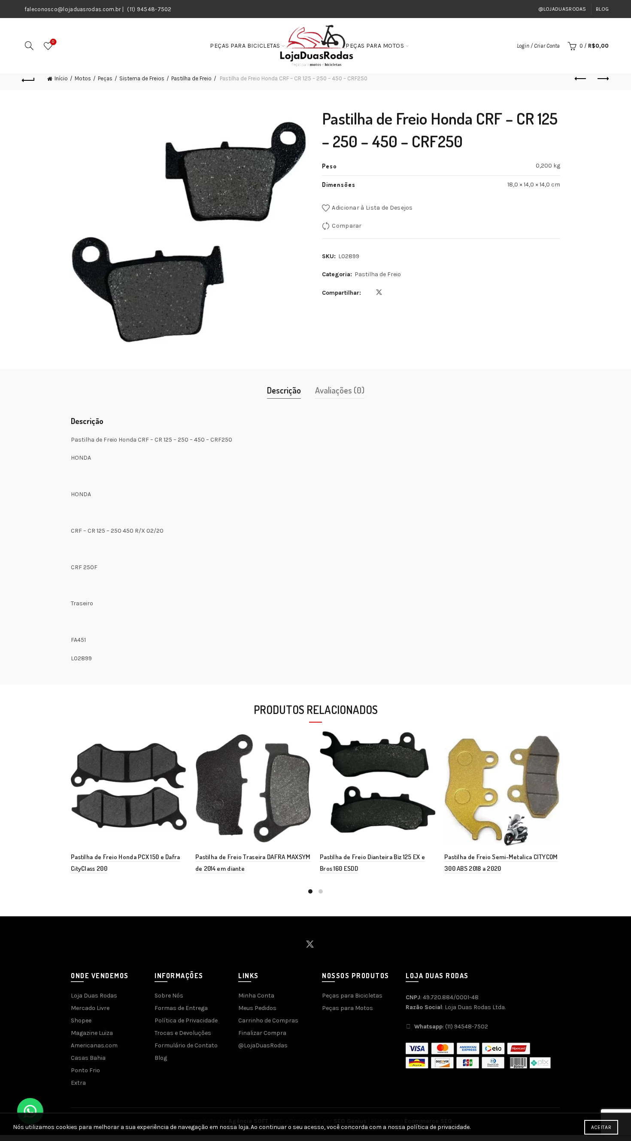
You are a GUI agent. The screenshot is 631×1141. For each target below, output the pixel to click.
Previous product (581, 79)
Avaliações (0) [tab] (339, 390)
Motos (83, 78)
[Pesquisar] (29, 45)
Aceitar (601, 1127)
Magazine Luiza (92, 1033)
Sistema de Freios (141, 78)
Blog (602, 9)
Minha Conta (256, 995)
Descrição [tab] (284, 390)
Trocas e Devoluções (183, 1033)
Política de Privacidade (186, 1020)
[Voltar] (28, 79)
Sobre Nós (169, 995)
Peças (105, 78)
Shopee (81, 1020)
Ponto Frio (85, 1070)
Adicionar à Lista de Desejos (372, 207)
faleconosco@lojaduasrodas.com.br (72, 9)
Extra (78, 1082)
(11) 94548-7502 (149, 9)
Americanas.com (94, 1045)
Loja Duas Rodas (94, 995)
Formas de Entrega (181, 1008)
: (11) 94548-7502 (451, 1026)
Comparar (346, 225)
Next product (602, 79)
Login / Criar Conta (538, 46)
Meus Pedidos (257, 1008)
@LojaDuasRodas (562, 9)
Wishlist (53, 42)
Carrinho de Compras (268, 1020)
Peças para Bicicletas (245, 45)
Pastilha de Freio (191, 78)
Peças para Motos (375, 45)
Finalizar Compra (262, 1033)
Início (61, 78)
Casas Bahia (88, 1058)
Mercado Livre (90, 1008)
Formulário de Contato (186, 1045)
